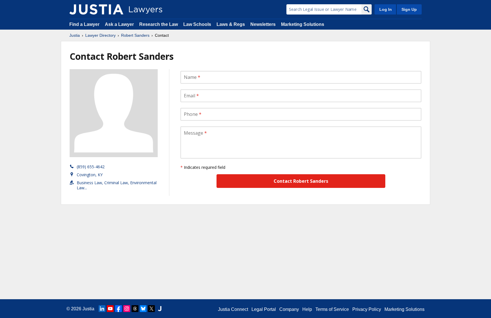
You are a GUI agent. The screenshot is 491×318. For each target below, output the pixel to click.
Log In (385, 9)
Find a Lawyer (84, 24)
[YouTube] (110, 308)
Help (307, 309)
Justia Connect (233, 309)
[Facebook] (118, 308)
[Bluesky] (143, 308)
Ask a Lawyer (120, 24)
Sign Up (409, 9)
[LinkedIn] (102, 308)
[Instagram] (126, 308)
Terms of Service (332, 309)
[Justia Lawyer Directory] (96, 9)
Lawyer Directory (100, 35)
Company (289, 309)
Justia (74, 35)
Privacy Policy (366, 309)
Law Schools (197, 24)
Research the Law (158, 24)
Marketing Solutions (302, 24)
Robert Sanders (135, 35)
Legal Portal (263, 309)
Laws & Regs (231, 24)
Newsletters (263, 24)
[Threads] (135, 308)
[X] (151, 308)
